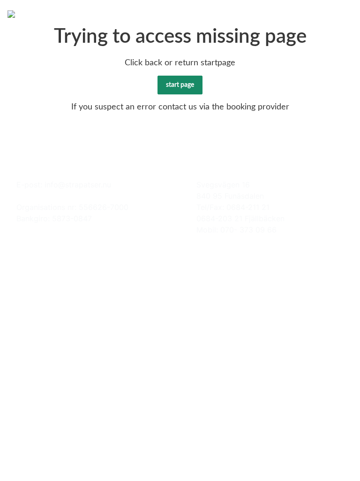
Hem (34, 13)
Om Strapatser (76, 13)
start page (180, 85)
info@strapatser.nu (78, 184)
